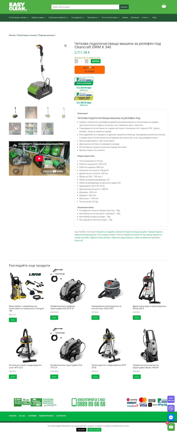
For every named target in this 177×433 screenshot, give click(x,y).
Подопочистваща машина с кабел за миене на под (132, 237)
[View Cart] (164, 7)
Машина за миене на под (134, 234)
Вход (154, 18)
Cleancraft (79, 240)
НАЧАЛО (12, 416)
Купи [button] (13, 320)
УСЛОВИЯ (32, 416)
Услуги (145, 18)
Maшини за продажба (106, 232)
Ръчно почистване (109, 18)
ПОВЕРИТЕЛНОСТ (46, 416)
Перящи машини (46, 35)
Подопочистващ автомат (100, 237)
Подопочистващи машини (85, 234)
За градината (76, 18)
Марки (125, 18)
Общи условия (94, 430)
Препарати (92, 18)
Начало (12, 35)
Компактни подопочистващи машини (131, 232)
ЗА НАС (22, 416)
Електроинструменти (57, 18)
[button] (65, 46)
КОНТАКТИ (61, 416)
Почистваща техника (17, 18)
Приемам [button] (81, 430)
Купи (95, 61)
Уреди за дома (38, 18)
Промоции (135, 18)
